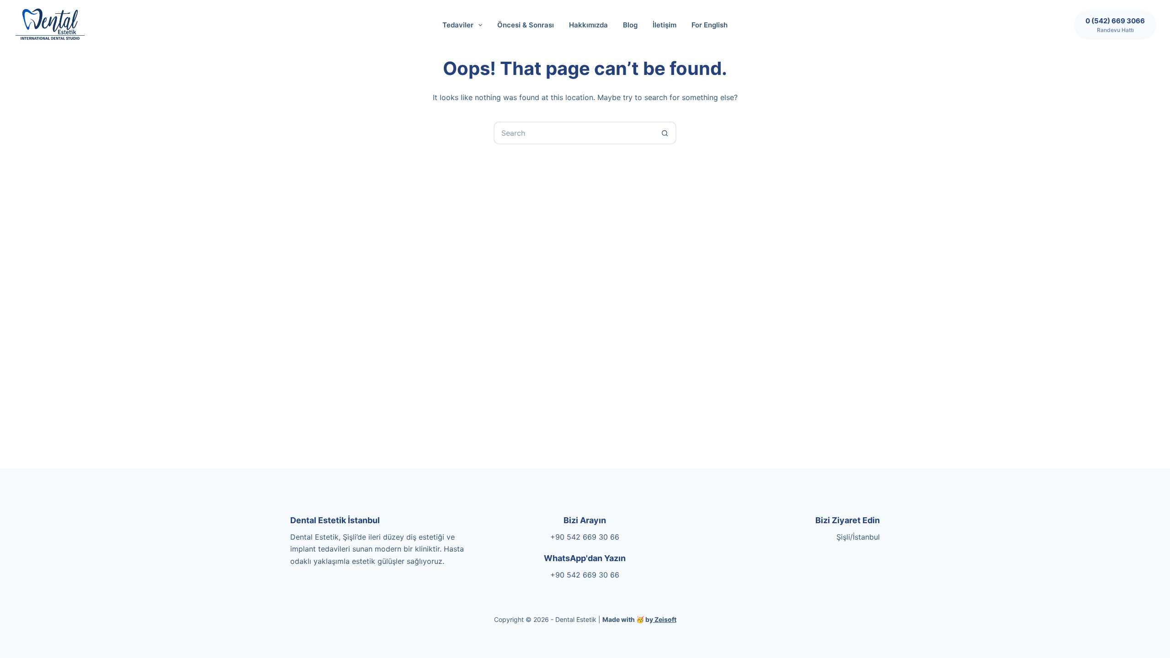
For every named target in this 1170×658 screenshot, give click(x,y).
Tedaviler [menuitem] (457, 25)
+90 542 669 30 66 (584, 536)
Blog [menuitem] (630, 25)
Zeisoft (664, 619)
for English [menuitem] (709, 25)
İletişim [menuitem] (664, 25)
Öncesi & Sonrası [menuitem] (525, 25)
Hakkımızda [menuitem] (588, 25)
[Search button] (665, 133)
